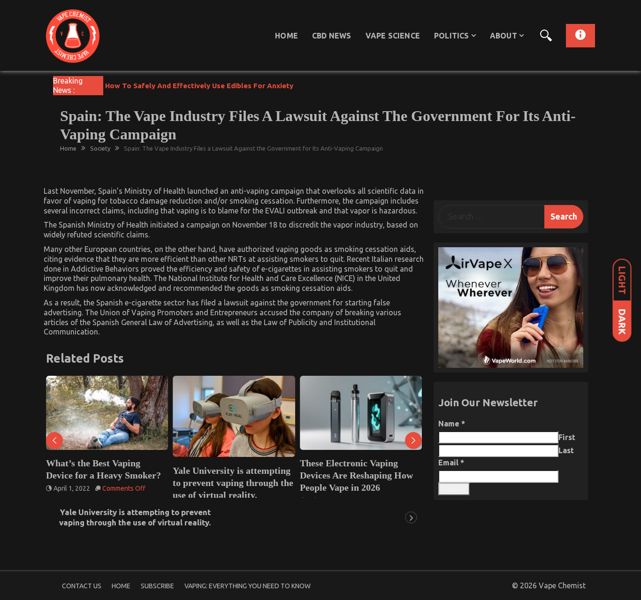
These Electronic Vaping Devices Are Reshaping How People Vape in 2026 (356, 475)
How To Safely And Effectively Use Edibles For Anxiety (199, 86)
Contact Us (81, 586)
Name (451, 423)
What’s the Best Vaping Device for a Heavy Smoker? (103, 469)
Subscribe (157, 586)
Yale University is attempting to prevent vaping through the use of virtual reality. (233, 482)
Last (566, 450)
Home (286, 35)
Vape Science (393, 35)
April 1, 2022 (71, 488)
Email (451, 462)
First (566, 437)
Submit (454, 489)
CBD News (331, 35)
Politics (451, 35)
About (503, 35)
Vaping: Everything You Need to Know (247, 586)
